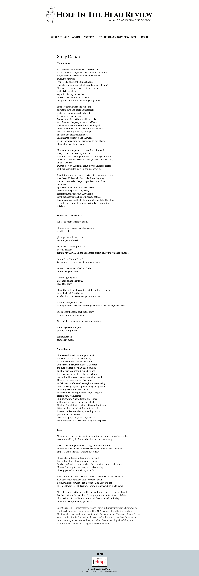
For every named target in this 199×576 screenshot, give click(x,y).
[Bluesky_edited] (102, 554)
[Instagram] (97, 554)
